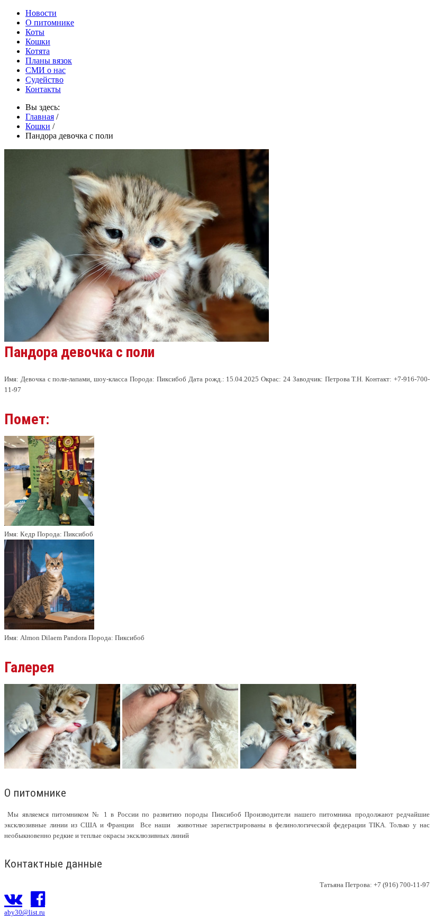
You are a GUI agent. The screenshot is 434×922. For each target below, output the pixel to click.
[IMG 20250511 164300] (298, 765)
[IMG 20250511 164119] (180, 765)
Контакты (43, 89)
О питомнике (49, 22)
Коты (34, 32)
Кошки (37, 41)
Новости (41, 12)
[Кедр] (49, 523)
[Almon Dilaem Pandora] (49, 627)
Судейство (44, 79)
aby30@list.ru (24, 912)
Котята (37, 51)
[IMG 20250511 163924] (62, 765)
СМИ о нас (45, 70)
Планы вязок (48, 60)
